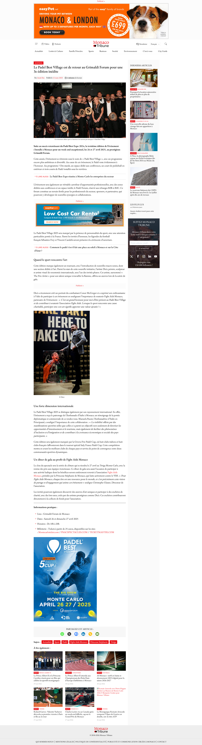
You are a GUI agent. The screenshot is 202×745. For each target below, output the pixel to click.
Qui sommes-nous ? (45, 741)
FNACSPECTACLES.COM (74, 532)
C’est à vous (147, 51)
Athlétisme (76, 673)
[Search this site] (165, 44)
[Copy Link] (90, 634)
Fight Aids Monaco (78, 641)
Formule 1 (74, 709)
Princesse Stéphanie (99, 641)
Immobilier (142, 89)
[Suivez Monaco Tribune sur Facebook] (138, 256)
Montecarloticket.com (48, 532)
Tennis (41, 709)
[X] (69, 634)
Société (115, 51)
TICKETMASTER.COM (102, 532)
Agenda (38, 63)
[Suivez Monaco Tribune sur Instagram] (144, 256)
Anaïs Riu (40, 78)
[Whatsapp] (62, 634)
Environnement (130, 51)
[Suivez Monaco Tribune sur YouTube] (155, 256)
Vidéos (46, 44)
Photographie (142, 153)
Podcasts (58, 44)
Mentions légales (65, 741)
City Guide (162, 51)
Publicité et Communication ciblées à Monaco (132, 741)
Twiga (113, 641)
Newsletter (143, 44)
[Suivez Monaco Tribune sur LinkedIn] (150, 256)
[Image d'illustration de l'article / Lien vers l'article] (79, 661)
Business (103, 51)
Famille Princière (76, 51)
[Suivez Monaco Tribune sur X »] (132, 256)
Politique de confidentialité (90, 741)
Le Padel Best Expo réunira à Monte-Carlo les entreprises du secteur (82, 176)
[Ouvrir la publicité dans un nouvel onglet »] (101, 21)
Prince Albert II (45, 673)
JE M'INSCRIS (144, 248)
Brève (36, 673)
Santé (138, 187)
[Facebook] (76, 634)
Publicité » (80, 201)
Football (106, 673)
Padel (64, 641)
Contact (161, 741)
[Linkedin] (83, 634)
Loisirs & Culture (56, 51)
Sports (91, 51)
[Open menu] (36, 42)
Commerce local (142, 121)
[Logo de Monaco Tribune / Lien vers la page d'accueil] (101, 44)
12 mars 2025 (58, 78)
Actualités (39, 51)
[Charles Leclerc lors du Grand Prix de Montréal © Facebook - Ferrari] (79, 697)
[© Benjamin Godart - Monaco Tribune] (143, 176)
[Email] (97, 634)
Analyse (134, 89)
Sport (57, 641)
